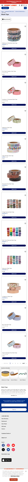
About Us (4, 437)
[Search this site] (25, 8)
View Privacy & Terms (15, 476)
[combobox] (17, 8)
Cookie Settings (13, 479)
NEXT (23, 363)
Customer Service (6, 433)
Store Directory (5, 418)
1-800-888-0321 (5, 416)
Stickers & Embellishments (20, 11)
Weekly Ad (5, 7)
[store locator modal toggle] (19, 5)
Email (3, 405)
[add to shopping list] (25, 26)
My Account (4, 421)
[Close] (25, 471)
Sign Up (14, 409)
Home (2, 11)
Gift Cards (4, 426)
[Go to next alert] (25, 2)
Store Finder (4, 423)
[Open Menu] (2, 5)
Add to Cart (14, 48)
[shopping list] (24, 5)
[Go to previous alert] (3, 2)
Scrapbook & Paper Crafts (9, 11)
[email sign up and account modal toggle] (21, 5)
